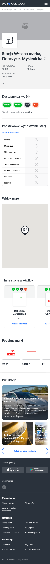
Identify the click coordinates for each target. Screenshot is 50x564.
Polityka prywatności (33, 549)
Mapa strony (8, 498)
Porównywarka (8, 527)
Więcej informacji (19, 324)
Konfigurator (7, 522)
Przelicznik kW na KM (10, 532)
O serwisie (6, 544)
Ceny (6, 395)
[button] (25, 230)
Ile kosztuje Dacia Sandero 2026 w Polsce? (16, 436)
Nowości (41, 428)
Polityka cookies (8, 549)
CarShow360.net (31, 522)
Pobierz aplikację (8, 462)
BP (19, 318)
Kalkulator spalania (32, 532)
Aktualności (29, 503)
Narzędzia (7, 517)
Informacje (7, 539)
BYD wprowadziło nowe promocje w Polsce (23, 400)
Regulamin (29, 544)
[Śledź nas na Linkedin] (4, 487)
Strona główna (8, 503)
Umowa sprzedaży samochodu (9, 509)
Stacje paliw (29, 527)
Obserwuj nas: (7, 480)
